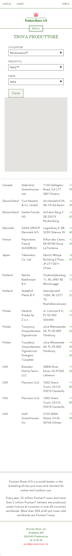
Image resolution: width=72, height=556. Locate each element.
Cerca (65, 4)
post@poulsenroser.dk (36, 544)
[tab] (36, 28)
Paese (12, 76)
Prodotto (15, 61)
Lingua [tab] (7, 4)
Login (20, 4)
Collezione (15, 47)
